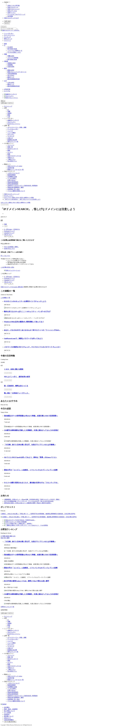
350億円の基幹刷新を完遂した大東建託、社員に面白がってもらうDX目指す (31, 430)
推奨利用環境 (11, 175)
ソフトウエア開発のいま (14, 50)
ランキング (7, 37)
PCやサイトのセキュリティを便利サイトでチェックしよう (25, 301)
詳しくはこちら (5, 255)
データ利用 (7, 712)
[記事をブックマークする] (4, 306)
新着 (5, 43)
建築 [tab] (11, 536)
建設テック (10, 77)
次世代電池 (10, 66)
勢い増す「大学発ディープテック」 (17, 393)
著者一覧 (10, 147)
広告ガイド (7, 718)
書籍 (8, 150)
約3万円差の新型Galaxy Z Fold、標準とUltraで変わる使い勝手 (26, 581)
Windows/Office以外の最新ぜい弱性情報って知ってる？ (24, 322)
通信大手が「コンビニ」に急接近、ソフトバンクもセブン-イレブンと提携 (30, 470)
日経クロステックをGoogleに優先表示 (12, 287)
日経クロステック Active (14, 166)
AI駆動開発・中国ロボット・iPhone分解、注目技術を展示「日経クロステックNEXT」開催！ (32, 499)
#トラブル (7, 91)
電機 (5, 54)
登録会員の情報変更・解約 (15, 187)
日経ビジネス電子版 (13, 5)
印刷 (5, 224)
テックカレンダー (12, 129)
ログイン (7, 23)
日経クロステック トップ (11, 194)
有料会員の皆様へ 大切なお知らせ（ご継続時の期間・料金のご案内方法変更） (28, 503)
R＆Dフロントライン (13, 124)
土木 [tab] (14, 536)
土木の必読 (10, 82)
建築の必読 (10, 70)
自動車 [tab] (7, 536)
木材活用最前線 (12, 73)
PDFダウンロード (12, 148)
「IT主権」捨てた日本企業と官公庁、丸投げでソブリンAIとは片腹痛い (30, 444)
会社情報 (10, 16)
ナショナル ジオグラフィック (16, 14)
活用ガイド (10, 157)
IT (4, 45)
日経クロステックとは (14, 156)
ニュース (10, 131)
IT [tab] (1, 536)
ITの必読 (10, 47)
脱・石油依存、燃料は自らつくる (16, 386)
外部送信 (6, 714)
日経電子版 (10, 168)
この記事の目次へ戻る (7, 267)
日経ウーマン (11, 12)
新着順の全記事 (12, 140)
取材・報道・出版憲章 (11, 709)
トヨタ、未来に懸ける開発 (13, 369)
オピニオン (10, 134)
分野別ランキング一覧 (7, 606)
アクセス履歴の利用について (16, 191)
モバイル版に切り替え (10, 721)
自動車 (6, 61)
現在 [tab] (2, 538)
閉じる (3, 101)
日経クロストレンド (13, 9)
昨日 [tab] (5, 538)
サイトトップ (8, 106)
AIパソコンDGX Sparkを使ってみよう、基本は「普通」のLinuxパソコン (30, 457)
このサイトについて (13, 173)
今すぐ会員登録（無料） (11, 246)
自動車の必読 (11, 63)
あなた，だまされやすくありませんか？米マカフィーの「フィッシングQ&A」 (32, 330)
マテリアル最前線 (12, 57)
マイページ (7, 40)
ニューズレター (8, 33)
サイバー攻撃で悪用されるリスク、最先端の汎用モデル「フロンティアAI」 (31, 482)
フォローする (4, 204)
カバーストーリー (9, 35)
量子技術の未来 (12, 49)
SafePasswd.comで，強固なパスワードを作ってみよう (23, 338)
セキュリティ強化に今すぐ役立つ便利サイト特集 (19, 197)
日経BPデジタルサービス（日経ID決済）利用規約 (22, 185)
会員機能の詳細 (12, 176)
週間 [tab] (8, 538)
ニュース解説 (11, 132)
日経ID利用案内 (9, 719)
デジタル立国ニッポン (14, 52)
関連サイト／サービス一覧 (15, 169)
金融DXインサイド (13, 120)
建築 (5, 68)
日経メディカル (12, 11)
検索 (8, 154)
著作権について (8, 716)
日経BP (6, 2)
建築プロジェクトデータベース (16, 72)
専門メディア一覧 (12, 141)
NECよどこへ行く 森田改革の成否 (17, 377)
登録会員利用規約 (12, 182)
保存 (6, 226)
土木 (5, 81)
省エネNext (10, 75)
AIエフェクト (11, 122)
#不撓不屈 (7, 89)
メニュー (3, 26)
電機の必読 (10, 56)
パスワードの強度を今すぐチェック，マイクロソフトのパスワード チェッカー (32, 347)
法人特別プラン (12, 161)
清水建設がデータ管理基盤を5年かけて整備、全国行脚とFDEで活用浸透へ (31, 416)
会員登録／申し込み (13, 189)
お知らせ (10, 138)
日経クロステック (12, 7)
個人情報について (9, 711)
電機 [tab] (3, 536)
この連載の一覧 (5, 297)
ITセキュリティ (8, 196)
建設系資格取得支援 (13, 79)
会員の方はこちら (9, 248)
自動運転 (10, 65)
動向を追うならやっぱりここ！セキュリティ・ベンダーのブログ (27, 311)
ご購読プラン (11, 159)
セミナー (10, 152)
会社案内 (6, 707)
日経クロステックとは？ (11, 18)
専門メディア (8, 39)
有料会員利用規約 (12, 184)
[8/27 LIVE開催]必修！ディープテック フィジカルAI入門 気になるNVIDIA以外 (28, 501)
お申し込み (7, 21)
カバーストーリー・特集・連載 (16, 127)
